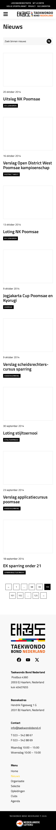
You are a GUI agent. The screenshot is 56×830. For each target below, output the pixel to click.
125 (36, 595)
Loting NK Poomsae (21, 231)
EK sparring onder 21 (22, 565)
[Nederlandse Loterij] (28, 823)
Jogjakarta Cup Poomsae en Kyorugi (28, 297)
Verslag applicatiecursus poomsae (25, 499)
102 (20, 595)
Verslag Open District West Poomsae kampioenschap (27, 165)
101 (12, 595)
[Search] (49, 41)
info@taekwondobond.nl (26, 728)
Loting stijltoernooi (20, 433)
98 (32, 586)
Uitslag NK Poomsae (21, 99)
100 (47, 586)
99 (39, 586)
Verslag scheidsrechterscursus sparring (25, 366)
